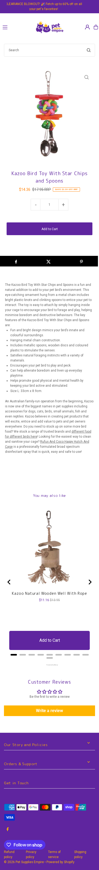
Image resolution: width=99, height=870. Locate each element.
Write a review (49, 710)
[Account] (87, 27)
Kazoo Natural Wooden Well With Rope (49, 593)
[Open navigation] (16, 26)
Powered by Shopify (60, 862)
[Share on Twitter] (48, 261)
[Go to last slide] (9, 582)
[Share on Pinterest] (81, 261)
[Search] (88, 50)
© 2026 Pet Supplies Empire (24, 862)
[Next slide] (89, 582)
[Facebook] (8, 829)
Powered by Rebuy (49, 665)
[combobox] (49, 50)
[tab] (14, 655)
